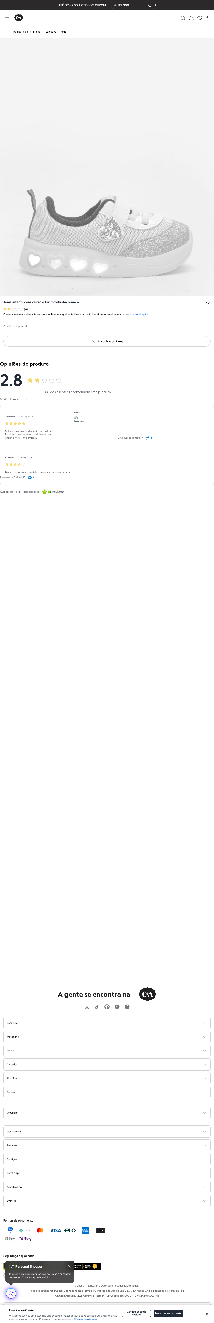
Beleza (11, 1092)
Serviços (12, 1159)
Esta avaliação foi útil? (130, 437)
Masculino (13, 1036)
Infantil (11, 1050)
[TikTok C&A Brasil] (96, 1007)
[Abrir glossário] (112, 1112)
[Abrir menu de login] (191, 18)
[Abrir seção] (114, 1022)
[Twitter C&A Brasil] (117, 1007)
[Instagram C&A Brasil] (86, 1007)
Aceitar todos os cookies (168, 1313)
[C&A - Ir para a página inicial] (19, 18)
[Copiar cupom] (149, 5)
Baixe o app (13, 1173)
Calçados (12, 1064)
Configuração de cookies (136, 1313)
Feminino (12, 1022)
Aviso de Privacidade (85, 1319)
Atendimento (14, 1186)
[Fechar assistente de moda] (69, 1266)
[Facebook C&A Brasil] (127, 1007)
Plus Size (12, 1078)
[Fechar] (207, 1313)
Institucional (14, 1131)
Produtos (12, 1145)
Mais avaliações (139, 314)
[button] (182, 18)
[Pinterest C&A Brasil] (107, 1007)
